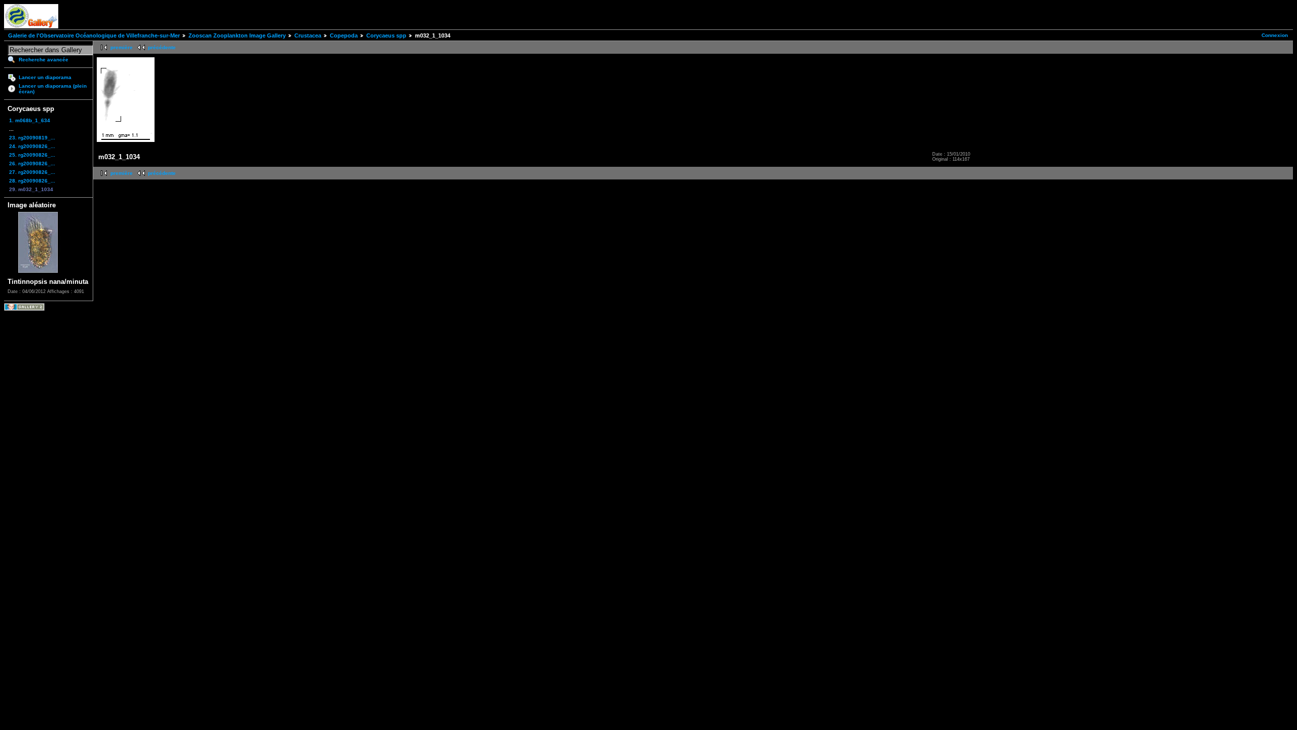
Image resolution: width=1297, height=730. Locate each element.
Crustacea (307, 35)
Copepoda (344, 35)
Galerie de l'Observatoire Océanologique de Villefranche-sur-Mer (94, 35)
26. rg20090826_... (32, 163)
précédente (162, 47)
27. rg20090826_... (32, 172)
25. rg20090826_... (32, 155)
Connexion (1275, 35)
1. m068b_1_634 (29, 120)
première (121, 47)
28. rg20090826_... (32, 181)
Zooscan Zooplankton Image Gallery (237, 35)
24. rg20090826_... (32, 146)
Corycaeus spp (386, 35)
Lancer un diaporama (45, 77)
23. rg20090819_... (32, 137)
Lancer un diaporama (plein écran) (53, 88)
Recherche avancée (43, 59)
